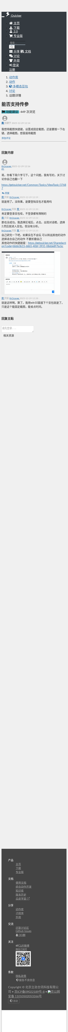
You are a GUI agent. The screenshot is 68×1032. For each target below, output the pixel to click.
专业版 (18, 36)
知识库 (20, 891)
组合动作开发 (24, 887)
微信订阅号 (21, 949)
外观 (18, 917)
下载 (16, 27)
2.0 (15, 31)
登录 (15, 65)
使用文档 (21, 883)
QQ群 (22, 935)
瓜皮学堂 (21, 899)
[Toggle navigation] (3, 16)
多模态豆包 (20, 86)
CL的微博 (23, 946)
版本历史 (21, 895)
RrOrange (7, 166)
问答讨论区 (22, 928)
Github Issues (23, 931)
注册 (12, 69)
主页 (16, 23)
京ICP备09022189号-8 (29, 991)
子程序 (20, 913)
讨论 (12, 91)
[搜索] (12, 47)
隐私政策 (21, 976)
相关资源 (8, 335)
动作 (12, 81)
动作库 (13, 77)
